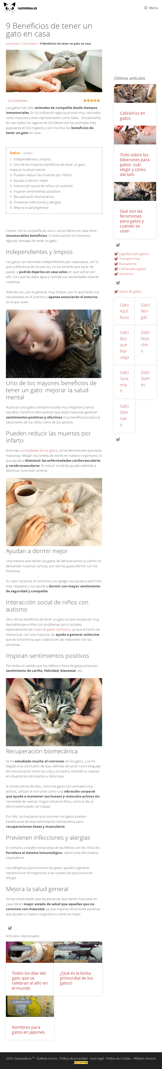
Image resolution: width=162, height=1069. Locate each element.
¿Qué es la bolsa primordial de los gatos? (76, 978)
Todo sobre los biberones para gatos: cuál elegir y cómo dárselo (135, 164)
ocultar (27, 153)
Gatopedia (12, 43)
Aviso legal (97, 1058)
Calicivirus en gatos (132, 115)
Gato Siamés (145, 379)
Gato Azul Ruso (124, 311)
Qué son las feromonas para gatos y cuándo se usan (132, 221)
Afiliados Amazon (144, 1058)
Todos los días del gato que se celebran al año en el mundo (30, 980)
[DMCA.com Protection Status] (81, 1063)
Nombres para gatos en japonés (28, 1029)
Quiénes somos (47, 1058)
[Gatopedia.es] (22, 8)
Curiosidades (29, 43)
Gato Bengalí (145, 311)
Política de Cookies (118, 1058)
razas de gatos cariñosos (52, 629)
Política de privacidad (74, 1058)
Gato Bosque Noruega (124, 344)
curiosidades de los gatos (39, 450)
